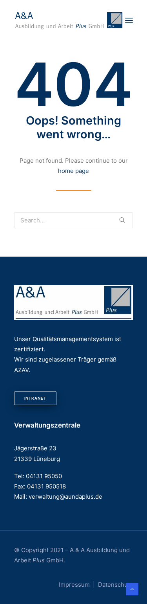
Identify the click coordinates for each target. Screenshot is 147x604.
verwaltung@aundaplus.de (65, 496)
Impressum (74, 584)
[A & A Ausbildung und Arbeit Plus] (69, 20)
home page (73, 170)
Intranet (35, 398)
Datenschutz (115, 584)
